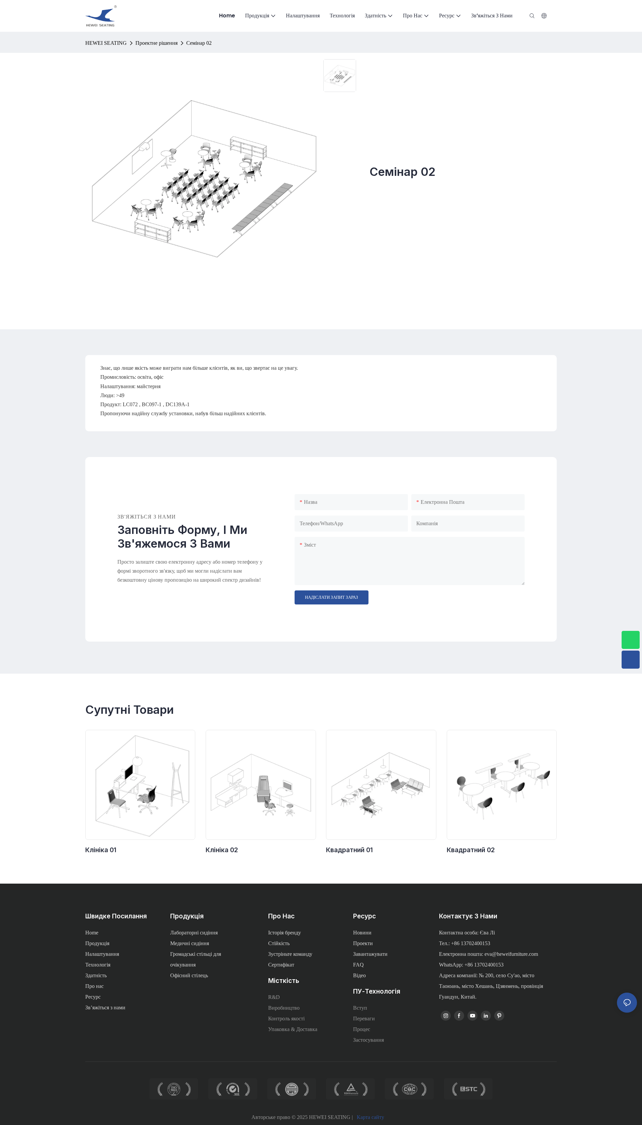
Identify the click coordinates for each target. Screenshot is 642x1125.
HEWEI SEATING (106, 43)
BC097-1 (152, 404)
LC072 (131, 404)
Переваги (364, 1018)
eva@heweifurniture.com (511, 954)
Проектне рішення (156, 43)
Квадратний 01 (349, 850)
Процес (361, 1029)
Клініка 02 (222, 850)
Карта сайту (370, 1117)
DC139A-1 (178, 404)
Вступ (360, 1008)
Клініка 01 (100, 850)
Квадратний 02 (471, 850)
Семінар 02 (199, 43)
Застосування (368, 1040)
